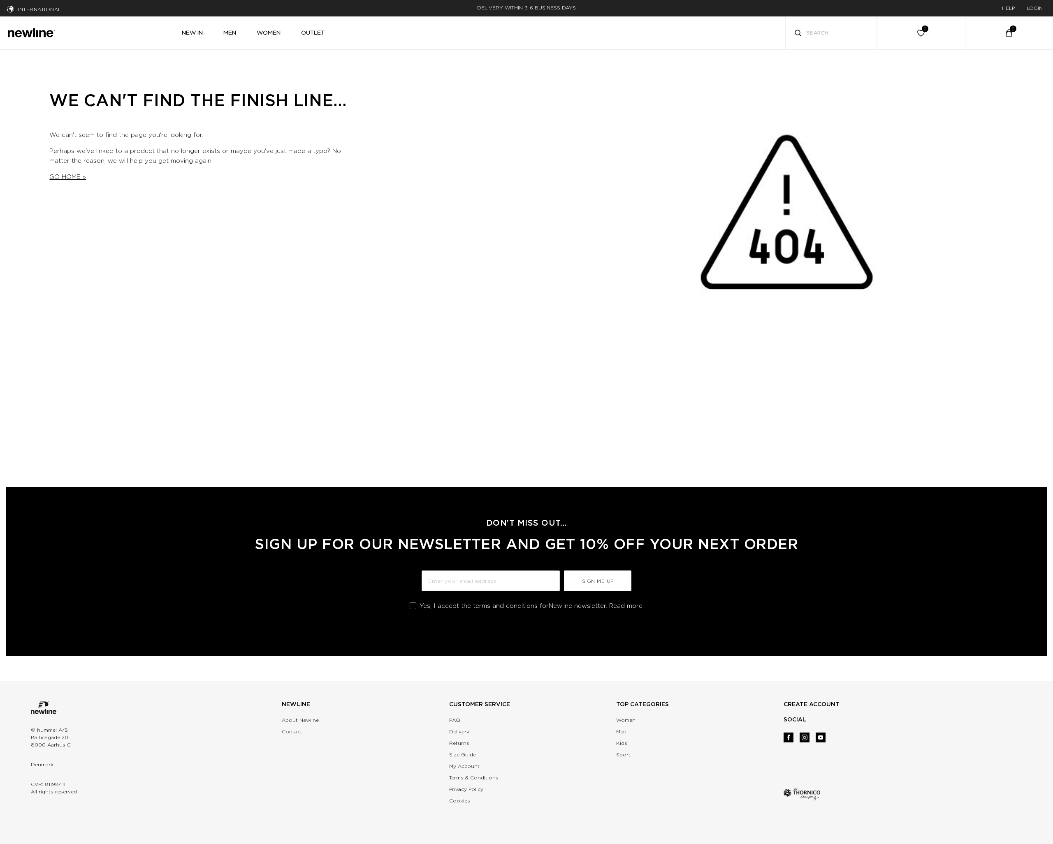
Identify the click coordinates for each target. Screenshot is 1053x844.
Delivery (459, 731)
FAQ (454, 720)
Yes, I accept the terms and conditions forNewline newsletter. (532, 606)
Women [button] (269, 32)
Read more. (626, 606)
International (39, 9)
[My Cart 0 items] (1009, 33)
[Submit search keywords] (798, 34)
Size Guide (462, 754)
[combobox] (831, 32)
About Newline (300, 720)
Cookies (459, 801)
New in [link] (192, 32)
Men (621, 731)
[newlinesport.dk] (31, 31)
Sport (623, 754)
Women (626, 720)
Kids (621, 743)
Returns (459, 743)
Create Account (812, 704)
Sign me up (598, 581)
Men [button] (229, 32)
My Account (464, 766)
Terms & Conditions (474, 777)
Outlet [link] (313, 32)
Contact (292, 731)
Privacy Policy (466, 789)
